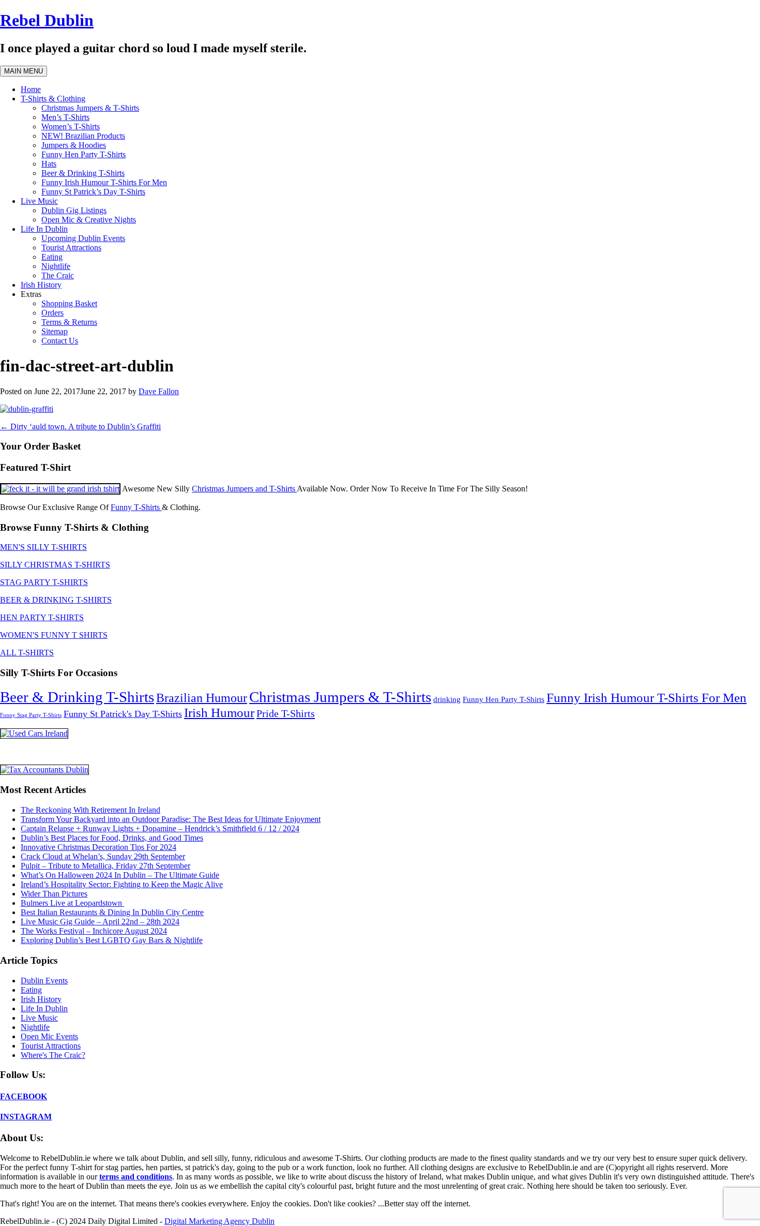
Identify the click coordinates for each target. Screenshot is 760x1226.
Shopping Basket (69, 303)
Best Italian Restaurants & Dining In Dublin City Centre (112, 912)
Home (31, 89)
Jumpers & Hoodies (73, 145)
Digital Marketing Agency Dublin (219, 1221)
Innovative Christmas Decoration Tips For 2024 (98, 847)
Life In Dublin (44, 229)
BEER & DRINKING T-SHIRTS (56, 599)
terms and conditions (135, 1176)
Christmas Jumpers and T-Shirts (244, 488)
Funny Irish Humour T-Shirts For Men (104, 182)
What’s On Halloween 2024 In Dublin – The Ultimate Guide (120, 875)
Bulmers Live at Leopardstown (72, 903)
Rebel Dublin (47, 20)
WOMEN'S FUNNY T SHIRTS (54, 635)
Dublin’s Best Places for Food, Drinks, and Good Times (112, 837)
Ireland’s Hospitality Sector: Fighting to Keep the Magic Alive (122, 884)
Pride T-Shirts (285, 713)
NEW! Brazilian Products (83, 135)
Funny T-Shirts (136, 507)
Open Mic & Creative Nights (88, 219)
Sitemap (54, 331)
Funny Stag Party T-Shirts (31, 715)
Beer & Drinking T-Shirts (83, 173)
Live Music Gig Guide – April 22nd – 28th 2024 (100, 921)
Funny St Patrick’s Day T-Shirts (93, 191)
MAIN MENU (23, 71)
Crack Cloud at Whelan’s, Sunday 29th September (103, 856)
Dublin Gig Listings (74, 210)
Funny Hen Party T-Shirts (83, 154)
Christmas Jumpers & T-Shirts (90, 107)
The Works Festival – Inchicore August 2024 (94, 930)
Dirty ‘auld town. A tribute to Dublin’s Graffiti (80, 426)
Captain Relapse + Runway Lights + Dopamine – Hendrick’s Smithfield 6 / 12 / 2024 (160, 828)
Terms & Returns (69, 322)
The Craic (57, 275)
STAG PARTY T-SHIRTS (44, 582)
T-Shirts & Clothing (53, 98)
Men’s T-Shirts (65, 117)
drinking (447, 699)
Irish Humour (219, 713)
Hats (48, 163)
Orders (52, 312)
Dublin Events (44, 980)
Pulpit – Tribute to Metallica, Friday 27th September (105, 865)
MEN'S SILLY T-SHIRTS (43, 547)
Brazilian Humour (201, 698)
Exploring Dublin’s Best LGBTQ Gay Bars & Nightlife (112, 940)
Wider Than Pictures (54, 893)
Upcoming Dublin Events (83, 238)
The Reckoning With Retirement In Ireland (90, 809)
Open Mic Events (49, 1036)
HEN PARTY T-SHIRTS (42, 617)
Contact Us (59, 340)
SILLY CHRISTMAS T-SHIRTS (55, 564)
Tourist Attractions (71, 247)
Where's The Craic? (53, 1055)
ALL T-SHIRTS (27, 652)
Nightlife (55, 266)
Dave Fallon (159, 391)
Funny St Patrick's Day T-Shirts (123, 714)
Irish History (41, 284)
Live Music (39, 201)
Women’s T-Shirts (70, 126)
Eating (52, 256)
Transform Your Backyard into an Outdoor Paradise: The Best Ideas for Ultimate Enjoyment (171, 819)
